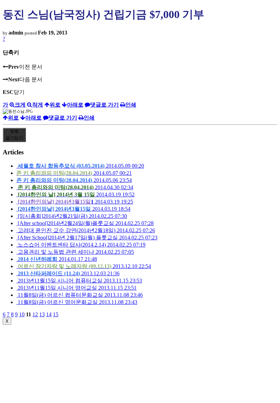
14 (49, 314)
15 (55, 314)
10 (22, 314)
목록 (14, 134)
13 (42, 314)
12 (35, 314)
